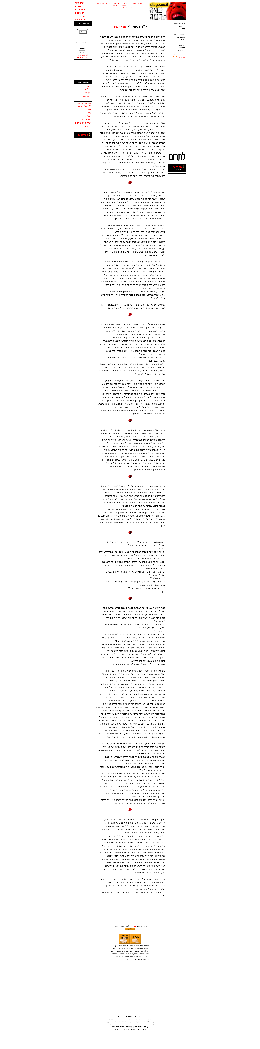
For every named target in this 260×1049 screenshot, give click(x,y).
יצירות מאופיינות (83, 122)
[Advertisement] (83, 70)
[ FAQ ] (119, 4)
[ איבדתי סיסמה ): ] (82, 57)
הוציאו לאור (85, 119)
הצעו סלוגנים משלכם (178, 54)
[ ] (109, 8)
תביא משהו (80, 19)
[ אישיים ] (122, 6)
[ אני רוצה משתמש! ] (82, 55)
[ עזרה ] (113, 4)
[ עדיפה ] (107, 4)
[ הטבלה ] (132, 4)
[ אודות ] (125, 4)
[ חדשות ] (115, 6)
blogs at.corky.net (84, 103)
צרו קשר (79, 3)
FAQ (88, 113)
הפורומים (80, 9)
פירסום (87, 126)
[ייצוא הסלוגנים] (175, 57)
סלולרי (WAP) (84, 106)
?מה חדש (177, 167)
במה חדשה (118, 1029)
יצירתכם (79, 12)
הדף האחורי (181, 57)
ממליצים (87, 116)
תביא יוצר (80, 16)
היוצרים (79, 6)
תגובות (133, 926)
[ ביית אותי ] (100, 4)
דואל (88, 109)
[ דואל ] (139, 4)
